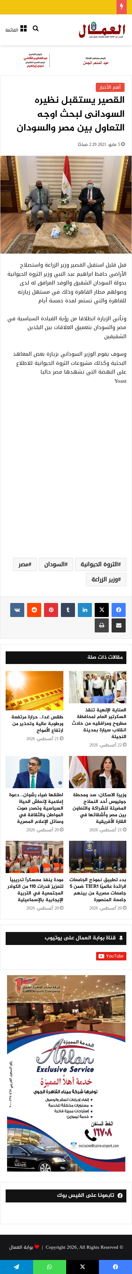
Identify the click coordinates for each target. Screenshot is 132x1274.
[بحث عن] (35, 33)
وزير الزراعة (105, 579)
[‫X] (102, 610)
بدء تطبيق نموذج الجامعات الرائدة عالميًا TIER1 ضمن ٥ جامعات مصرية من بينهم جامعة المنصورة (97, 890)
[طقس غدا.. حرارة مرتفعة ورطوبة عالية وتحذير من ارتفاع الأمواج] (34, 690)
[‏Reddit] (34, 610)
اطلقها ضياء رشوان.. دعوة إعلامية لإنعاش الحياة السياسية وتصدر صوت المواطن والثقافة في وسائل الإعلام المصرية (36, 808)
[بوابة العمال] (102, 29)
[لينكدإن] (85, 610)
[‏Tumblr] (68, 610)
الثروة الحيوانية (99, 564)
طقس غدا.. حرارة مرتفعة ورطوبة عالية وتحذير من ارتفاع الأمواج (37, 724)
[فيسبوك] (119, 610)
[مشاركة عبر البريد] (119, 625)
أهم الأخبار (110, 87)
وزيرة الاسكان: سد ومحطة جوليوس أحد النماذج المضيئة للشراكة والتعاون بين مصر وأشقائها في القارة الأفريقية (99, 808)
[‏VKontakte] (17, 610)
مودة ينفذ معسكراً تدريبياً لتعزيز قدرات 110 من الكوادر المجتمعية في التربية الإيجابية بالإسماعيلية (35, 890)
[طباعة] (102, 625)
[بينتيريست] (51, 610)
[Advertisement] (66, 479)
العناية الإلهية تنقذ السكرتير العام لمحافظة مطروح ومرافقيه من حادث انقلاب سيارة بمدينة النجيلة (99, 723)
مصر (24, 564)
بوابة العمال (21, 1247)
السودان (54, 564)
